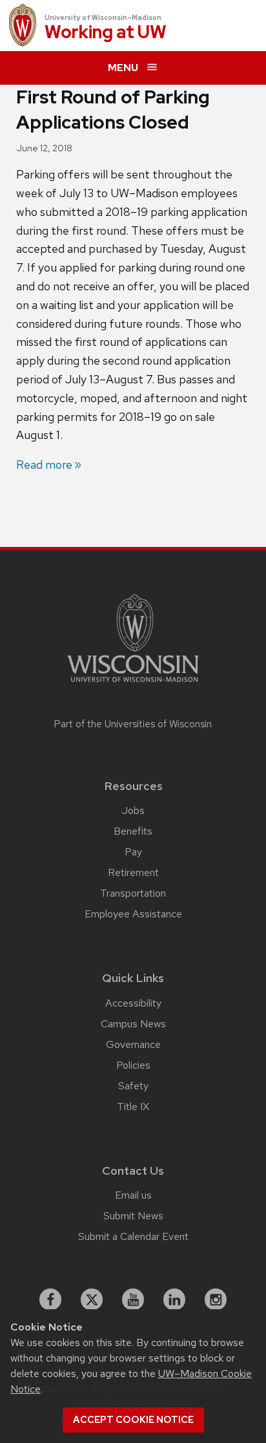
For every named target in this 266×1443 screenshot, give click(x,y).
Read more (44, 464)
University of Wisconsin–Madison (103, 17)
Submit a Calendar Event (133, 1236)
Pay (133, 852)
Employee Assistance (133, 914)
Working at (106, 32)
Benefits (133, 831)
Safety (133, 1086)
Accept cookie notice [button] (133, 1419)
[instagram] (216, 1299)
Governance (133, 1044)
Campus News (133, 1024)
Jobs (133, 810)
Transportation (133, 893)
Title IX (133, 1106)
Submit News (133, 1216)
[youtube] (133, 1299)
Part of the (133, 724)
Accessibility (133, 1003)
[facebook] (50, 1299)
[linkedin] (174, 1299)
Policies (133, 1065)
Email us (133, 1195)
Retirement (133, 872)
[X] (92, 1299)
